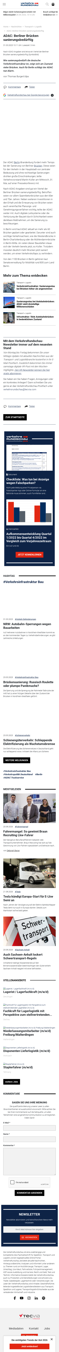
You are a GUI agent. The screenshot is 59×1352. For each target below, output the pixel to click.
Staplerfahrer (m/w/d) (18, 1067)
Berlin (17, 162)
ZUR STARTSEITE (15, 417)
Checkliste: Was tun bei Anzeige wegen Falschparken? (27, 481)
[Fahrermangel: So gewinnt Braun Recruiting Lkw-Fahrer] (29, 808)
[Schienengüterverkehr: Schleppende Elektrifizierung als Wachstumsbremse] (29, 717)
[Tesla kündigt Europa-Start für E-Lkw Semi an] (29, 873)
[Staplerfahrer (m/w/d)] (13, 1064)
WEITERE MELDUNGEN (16, 760)
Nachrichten (16, 27)
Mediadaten (16, 1328)
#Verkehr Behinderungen (25, 619)
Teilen (32, 87)
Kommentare (14, 87)
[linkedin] (36, 1298)
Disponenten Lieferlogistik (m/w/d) (26, 1051)
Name (6, 1134)
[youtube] (21, 1298)
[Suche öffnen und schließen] (46, 4)
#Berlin (38, 774)
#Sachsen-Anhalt (22, 950)
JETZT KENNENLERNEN (29, 554)
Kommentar (8, 1145)
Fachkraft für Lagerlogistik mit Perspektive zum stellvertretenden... (27, 1012)
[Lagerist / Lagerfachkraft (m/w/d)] (18, 989)
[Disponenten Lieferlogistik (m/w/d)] (19, 1048)
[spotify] (43, 1298)
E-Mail (6, 1123)
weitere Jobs (11, 1082)
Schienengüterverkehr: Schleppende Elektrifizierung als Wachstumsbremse (29, 742)
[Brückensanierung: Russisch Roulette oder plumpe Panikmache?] (29, 659)
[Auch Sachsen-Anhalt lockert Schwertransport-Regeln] (29, 931)
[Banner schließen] (51, 1339)
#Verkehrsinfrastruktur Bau (23, 582)
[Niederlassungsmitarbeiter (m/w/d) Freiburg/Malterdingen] (29, 1028)
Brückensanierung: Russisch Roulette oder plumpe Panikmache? (28, 683)
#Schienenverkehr (22, 735)
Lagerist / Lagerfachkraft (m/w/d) (26, 992)
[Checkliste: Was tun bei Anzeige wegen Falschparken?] (29, 458)
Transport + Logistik (33, 27)
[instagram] (29, 1298)
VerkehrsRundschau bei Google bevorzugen (28, 95)
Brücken (38, 165)
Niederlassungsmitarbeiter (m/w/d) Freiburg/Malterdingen (27, 1032)
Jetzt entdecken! (29, 1346)
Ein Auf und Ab (12, 546)
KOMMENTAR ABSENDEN (29, 1193)
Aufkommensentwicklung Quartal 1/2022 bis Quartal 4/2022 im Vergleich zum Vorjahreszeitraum (28, 537)
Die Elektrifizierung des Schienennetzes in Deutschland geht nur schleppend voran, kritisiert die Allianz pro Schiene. (28, 750)
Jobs (47, 1328)
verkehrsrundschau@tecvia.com (19, 389)
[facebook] (15, 1298)
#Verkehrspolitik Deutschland (18, 774)
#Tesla (18, 892)
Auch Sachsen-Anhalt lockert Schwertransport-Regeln (22, 956)
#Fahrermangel (21, 827)
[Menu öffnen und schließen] (5, 4)
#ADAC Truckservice (13, 777)
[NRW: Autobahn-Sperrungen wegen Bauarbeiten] (29, 601)
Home (5, 27)
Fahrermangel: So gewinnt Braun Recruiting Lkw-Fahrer (25, 833)
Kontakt (34, 1328)
